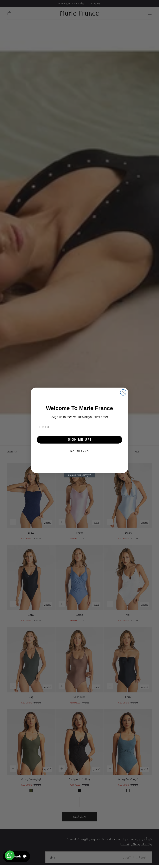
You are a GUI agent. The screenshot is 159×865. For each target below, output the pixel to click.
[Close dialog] (123, 392)
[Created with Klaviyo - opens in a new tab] (79, 475)
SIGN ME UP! (79, 439)
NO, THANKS (79, 451)
